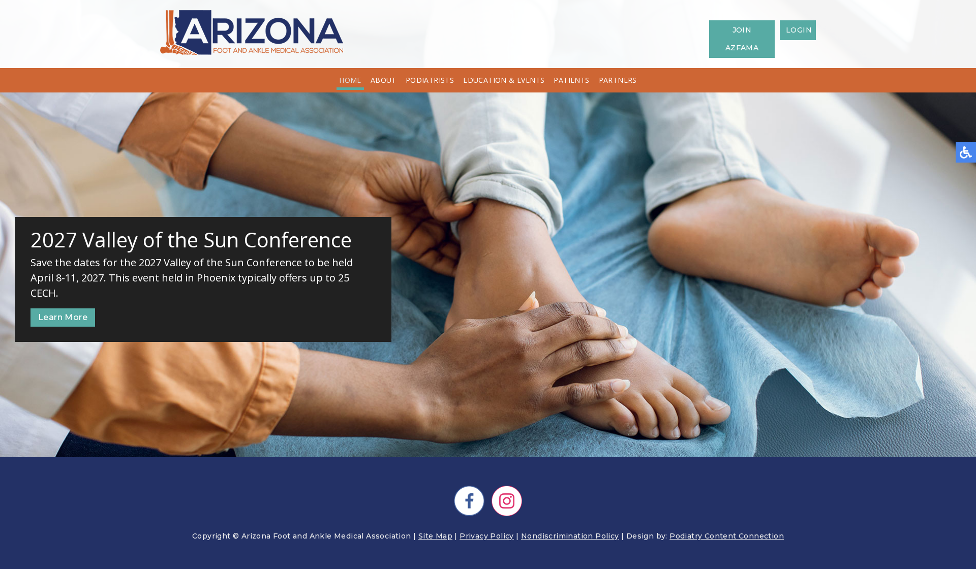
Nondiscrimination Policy (570, 536)
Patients (571, 80)
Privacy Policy (487, 536)
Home (350, 80)
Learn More (62, 317)
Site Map (435, 536)
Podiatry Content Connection (726, 536)
